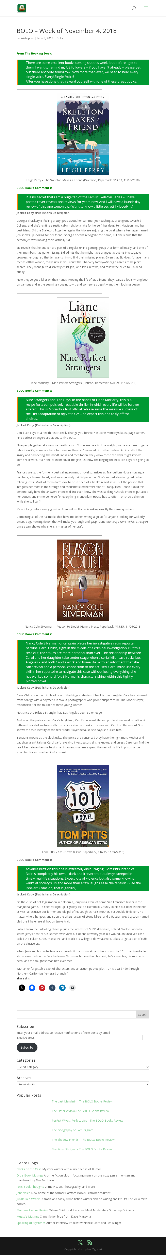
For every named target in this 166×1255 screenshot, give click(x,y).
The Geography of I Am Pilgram (72, 1130)
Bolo (59, 38)
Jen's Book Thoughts (30, 1186)
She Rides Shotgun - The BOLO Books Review (82, 1149)
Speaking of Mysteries (31, 1223)
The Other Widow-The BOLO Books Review (80, 1111)
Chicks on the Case (29, 1169)
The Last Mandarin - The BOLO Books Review (82, 1101)
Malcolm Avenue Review (33, 1210)
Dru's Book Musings (30, 1175)
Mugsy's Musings (28, 1216)
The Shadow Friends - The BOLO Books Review (83, 1140)
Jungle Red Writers (28, 1199)
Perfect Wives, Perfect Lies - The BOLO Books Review (87, 1120)
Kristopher (27, 38)
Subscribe (27, 1047)
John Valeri (23, 1193)
